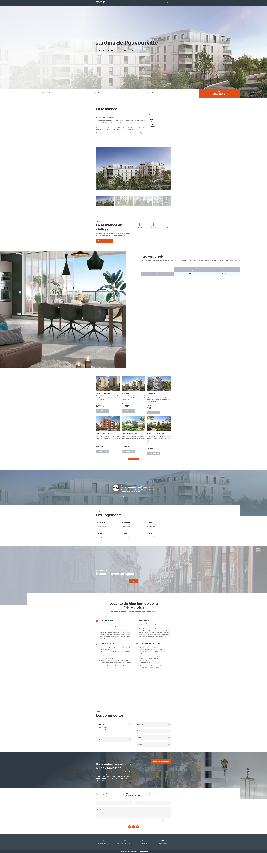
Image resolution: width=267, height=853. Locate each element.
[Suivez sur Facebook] (129, 826)
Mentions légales (163, 843)
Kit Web (125, 851)
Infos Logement (154, 123)
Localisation (153, 125)
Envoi (168, 821)
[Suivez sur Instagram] (137, 826)
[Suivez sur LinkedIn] (133, 826)
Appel (133, 581)
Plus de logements (133, 459)
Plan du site (163, 844)
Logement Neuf (103, 54)
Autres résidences (104, 241)
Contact (169, 2)
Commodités (153, 126)
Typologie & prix (154, 121)
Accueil (156, 2)
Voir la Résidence (102, 410)
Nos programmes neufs (161, 762)
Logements (162, 2)
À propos (152, 119)
